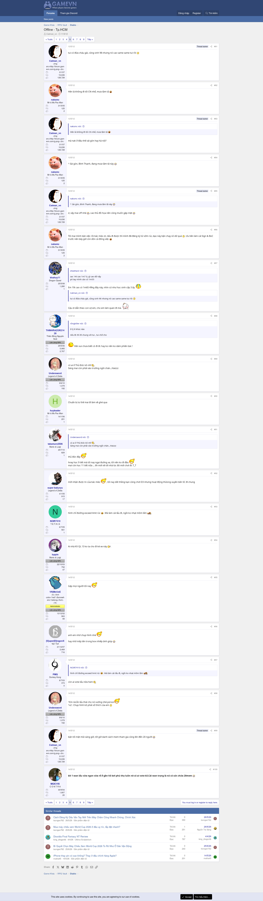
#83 (215, 118)
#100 (215, 769)
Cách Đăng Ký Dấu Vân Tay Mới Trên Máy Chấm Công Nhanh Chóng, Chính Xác (94, 817)
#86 (215, 229)
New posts (48, 19)
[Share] (211, 46)
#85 (215, 190)
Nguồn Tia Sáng (204, 829)
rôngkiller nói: (76, 323)
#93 (215, 506)
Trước (50, 39)
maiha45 (57, 858)
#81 (215, 46)
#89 (215, 358)
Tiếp (89, 39)
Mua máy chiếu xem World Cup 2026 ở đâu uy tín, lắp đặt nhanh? (86, 826)
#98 (215, 693)
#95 (215, 577)
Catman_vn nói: (77, 293)
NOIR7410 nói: (77, 667)
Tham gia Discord (68, 13)
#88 (215, 315)
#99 (215, 730)
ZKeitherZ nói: (76, 270)
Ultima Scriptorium (83, 839)
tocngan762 (58, 820)
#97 (215, 659)
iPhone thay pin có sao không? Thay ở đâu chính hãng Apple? (85, 855)
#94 (215, 540)
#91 (215, 429)
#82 (215, 85)
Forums (51, 13)
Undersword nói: (78, 437)
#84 (215, 157)
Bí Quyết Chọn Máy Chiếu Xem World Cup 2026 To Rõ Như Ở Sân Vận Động (92, 846)
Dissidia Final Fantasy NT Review (70, 836)
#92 (215, 473)
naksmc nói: (76, 126)
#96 (215, 626)
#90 (215, 396)
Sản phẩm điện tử (81, 820)
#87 (215, 263)
